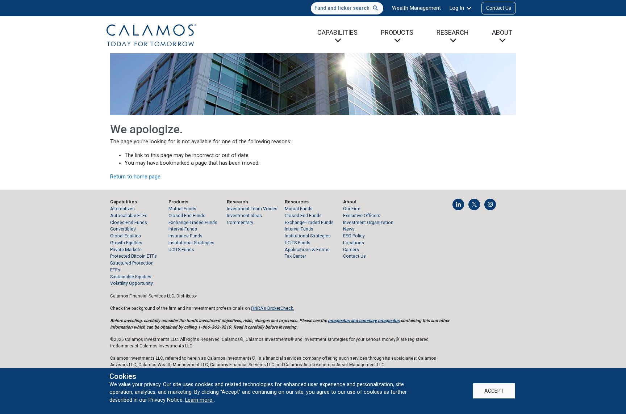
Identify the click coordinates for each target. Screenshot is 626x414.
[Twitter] (474, 204)
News (349, 229)
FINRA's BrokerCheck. (272, 308)
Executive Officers (361, 215)
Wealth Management (416, 8)
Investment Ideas (244, 215)
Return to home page (135, 176)
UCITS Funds (181, 249)
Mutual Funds (182, 208)
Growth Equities (126, 242)
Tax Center (295, 256)
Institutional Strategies (191, 242)
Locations (353, 242)
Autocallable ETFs (128, 215)
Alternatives (122, 208)
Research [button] (453, 32)
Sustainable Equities (130, 276)
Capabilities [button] (337, 32)
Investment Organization (368, 222)
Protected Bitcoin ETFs (133, 256)
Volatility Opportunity (131, 283)
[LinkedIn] (458, 204)
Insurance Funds (185, 235)
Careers (351, 249)
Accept (494, 391)
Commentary (240, 222)
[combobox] (347, 8)
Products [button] (397, 32)
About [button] (502, 32)
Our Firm (351, 208)
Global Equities (125, 235)
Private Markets (126, 249)
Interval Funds (182, 229)
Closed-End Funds (128, 222)
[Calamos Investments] (151, 35)
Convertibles (123, 229)
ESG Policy (354, 235)
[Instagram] (490, 204)
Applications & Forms (307, 249)
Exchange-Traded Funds (192, 222)
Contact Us (498, 8)
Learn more (199, 400)
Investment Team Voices (252, 208)
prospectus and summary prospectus (364, 320)
